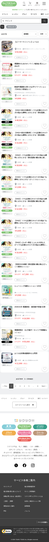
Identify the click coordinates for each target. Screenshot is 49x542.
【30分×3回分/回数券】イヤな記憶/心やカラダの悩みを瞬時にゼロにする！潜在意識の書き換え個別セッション (31, 134)
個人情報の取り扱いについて (12, 491)
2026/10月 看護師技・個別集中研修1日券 (30, 307)
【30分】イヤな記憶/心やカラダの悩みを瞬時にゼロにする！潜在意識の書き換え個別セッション (31, 200)
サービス (31, 398)
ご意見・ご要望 (8, 501)
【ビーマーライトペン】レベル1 (27, 42)
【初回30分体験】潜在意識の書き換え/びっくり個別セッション (31, 265)
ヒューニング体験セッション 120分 (28, 286)
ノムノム (27, 511)
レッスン (14, 398)
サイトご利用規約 (29, 491)
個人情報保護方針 (29, 486)
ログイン (21, 9)
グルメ (22, 398)
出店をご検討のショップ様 (32, 501)
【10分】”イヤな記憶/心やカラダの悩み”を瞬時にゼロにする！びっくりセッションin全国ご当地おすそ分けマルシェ (31, 178)
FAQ (5, 511)
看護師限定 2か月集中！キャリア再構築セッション (31, 331)
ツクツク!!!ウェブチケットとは (33, 496)
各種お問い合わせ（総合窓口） (13, 496)
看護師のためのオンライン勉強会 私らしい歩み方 (31, 65)
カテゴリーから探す (24, 405)
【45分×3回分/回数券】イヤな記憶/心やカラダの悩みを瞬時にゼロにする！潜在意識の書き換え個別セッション (31, 111)
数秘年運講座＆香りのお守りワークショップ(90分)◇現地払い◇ (30, 88)
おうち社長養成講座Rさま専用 (26, 353)
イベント (4, 398)
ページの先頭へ (42, 521)
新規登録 (14, 9)
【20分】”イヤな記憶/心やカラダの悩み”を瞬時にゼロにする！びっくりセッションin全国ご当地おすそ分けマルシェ (31, 222)
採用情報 (27, 506)
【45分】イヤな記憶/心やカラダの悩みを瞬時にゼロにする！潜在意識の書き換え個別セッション (31, 156)
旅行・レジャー (43, 398)
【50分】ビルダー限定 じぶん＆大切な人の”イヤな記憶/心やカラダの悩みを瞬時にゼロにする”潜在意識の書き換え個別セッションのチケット (31, 243)
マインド (11, 27)
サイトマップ (8, 486)
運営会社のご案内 (9, 506)
